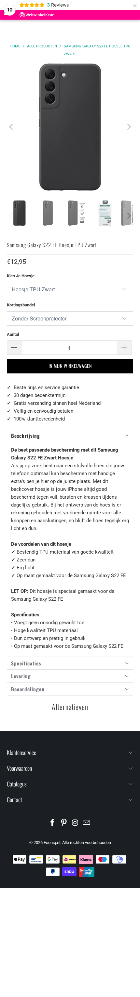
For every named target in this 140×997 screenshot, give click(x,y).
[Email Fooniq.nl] (86, 823)
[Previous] (12, 127)
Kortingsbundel (21, 304)
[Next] (128, 127)
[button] (70, 435)
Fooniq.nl (52, 842)
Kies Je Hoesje (21, 275)
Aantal (13, 334)
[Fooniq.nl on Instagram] (75, 823)
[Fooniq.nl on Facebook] (53, 823)
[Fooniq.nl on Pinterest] (64, 823)
